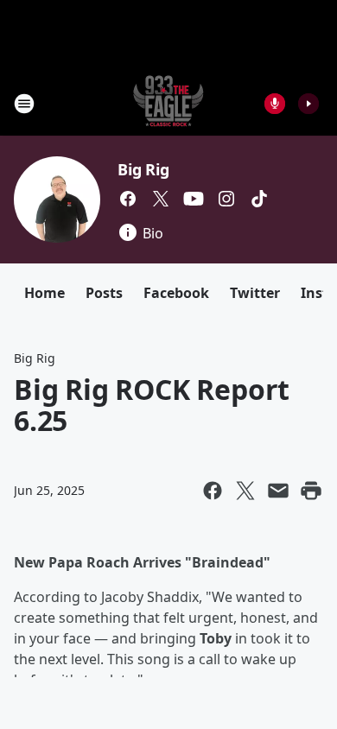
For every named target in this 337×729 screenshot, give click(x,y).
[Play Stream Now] (308, 103)
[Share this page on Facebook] (212, 491)
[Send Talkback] (274, 103)
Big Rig (143, 169)
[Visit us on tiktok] (259, 198)
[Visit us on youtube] (193, 198)
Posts (104, 292)
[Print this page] (311, 491)
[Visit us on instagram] (226, 198)
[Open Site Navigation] (24, 103)
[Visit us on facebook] (128, 198)
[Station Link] (168, 103)
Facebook (176, 292)
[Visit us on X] (160, 198)
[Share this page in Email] (278, 491)
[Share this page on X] (245, 491)
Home (44, 292)
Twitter (255, 292)
